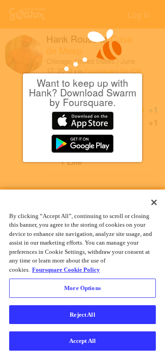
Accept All (82, 340)
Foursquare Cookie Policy (66, 269)
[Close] (154, 202)
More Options (82, 288)
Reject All (82, 314)
